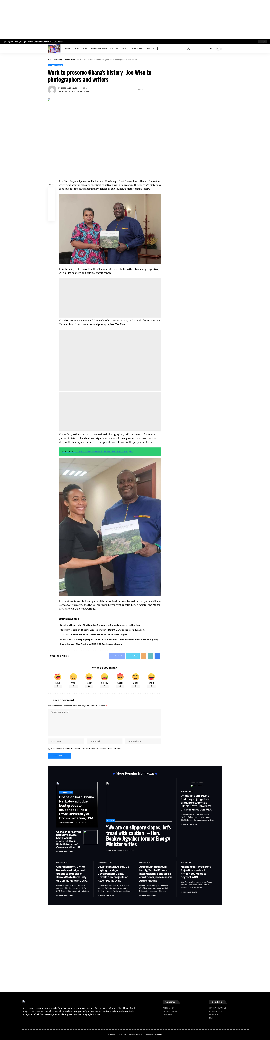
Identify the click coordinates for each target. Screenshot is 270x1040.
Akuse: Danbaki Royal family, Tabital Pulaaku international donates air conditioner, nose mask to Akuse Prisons (155, 873)
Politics (110, 820)
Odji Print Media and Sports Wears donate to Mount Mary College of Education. (102, 629)
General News (55, 65)
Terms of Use (57, 42)
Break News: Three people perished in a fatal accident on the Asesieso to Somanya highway (109, 639)
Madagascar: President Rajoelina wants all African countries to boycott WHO (196, 872)
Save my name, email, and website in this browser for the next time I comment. (86, 748)
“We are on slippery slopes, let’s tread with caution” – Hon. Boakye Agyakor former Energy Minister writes (138, 835)
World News (186, 862)
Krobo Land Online (69, 88)
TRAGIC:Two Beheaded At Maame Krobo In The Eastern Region (93, 634)
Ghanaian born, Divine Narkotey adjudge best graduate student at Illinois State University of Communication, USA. (76, 807)
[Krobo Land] (54, 48)
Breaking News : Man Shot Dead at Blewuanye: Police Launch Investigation (100, 625)
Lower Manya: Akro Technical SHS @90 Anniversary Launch (91, 644)
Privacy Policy (40, 42)
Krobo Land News (105, 862)
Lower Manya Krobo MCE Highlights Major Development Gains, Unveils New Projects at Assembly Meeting (113, 873)
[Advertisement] (135, 19)
